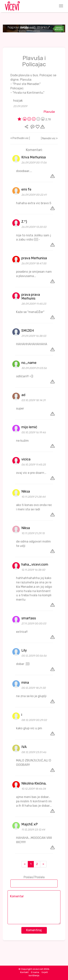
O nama (35, 972)
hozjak (18, 100)
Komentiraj (34, 930)
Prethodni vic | (21, 138)
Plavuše (49, 112)
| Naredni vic (48, 138)
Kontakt (24, 972)
